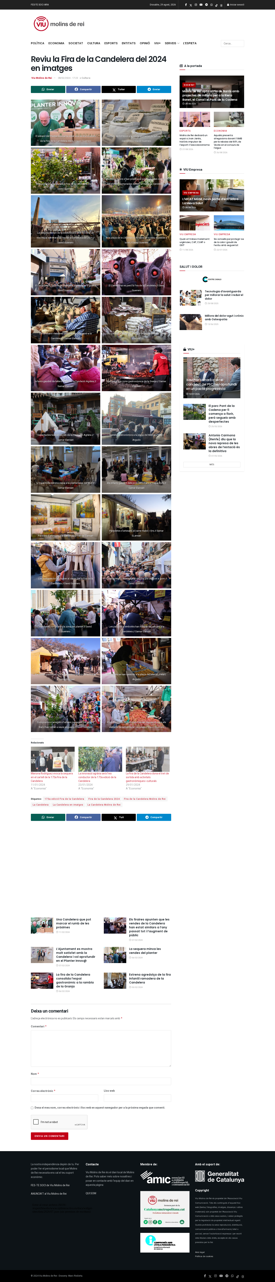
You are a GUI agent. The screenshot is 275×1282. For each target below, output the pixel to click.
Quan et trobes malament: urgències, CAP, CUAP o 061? (195, 242)
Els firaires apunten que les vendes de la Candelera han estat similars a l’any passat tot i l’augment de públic (149, 927)
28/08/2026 (190, 103)
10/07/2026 (194, 394)
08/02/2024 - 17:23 (68, 78)
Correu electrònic (43, 1091)
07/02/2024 (137, 940)
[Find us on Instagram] (215, 1276)
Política (37, 43)
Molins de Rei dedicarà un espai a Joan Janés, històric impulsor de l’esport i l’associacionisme (195, 140)
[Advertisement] (101, 869)
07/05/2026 (216, 456)
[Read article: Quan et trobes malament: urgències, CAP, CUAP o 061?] (195, 222)
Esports (111, 43)
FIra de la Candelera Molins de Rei (145, 799)
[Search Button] (240, 43)
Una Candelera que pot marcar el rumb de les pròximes (73, 923)
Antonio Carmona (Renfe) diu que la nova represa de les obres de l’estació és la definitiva (224, 443)
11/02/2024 (64, 932)
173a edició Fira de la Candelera (64, 799)
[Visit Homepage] (59, 23)
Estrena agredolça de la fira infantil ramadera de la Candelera (150, 978)
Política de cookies (204, 1256)
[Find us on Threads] (221, 5)
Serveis (170, 43)
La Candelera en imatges (68, 804)
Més (212, 464)
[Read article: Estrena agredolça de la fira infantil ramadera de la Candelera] (115, 981)
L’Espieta (190, 43)
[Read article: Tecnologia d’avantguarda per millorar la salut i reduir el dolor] (191, 298)
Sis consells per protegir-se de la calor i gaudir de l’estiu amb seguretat (229, 242)
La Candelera (41, 804)
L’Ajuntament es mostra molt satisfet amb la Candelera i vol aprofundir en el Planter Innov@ (75, 955)
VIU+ (157, 43)
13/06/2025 (212, 324)
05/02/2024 (137, 987)
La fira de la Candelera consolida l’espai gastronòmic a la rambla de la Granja (75, 980)
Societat (75, 43)
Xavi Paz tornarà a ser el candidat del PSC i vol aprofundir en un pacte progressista (211, 384)
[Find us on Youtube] (221, 1276)
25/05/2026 (216, 426)
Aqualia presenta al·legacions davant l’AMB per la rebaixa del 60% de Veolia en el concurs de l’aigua (228, 141)
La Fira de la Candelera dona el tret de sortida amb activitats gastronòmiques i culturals (147, 777)
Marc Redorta (75, 1275)
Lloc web (109, 1091)
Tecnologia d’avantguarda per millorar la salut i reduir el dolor (224, 295)
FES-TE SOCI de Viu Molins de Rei (50, 1185)
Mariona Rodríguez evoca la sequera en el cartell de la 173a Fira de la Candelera (52, 777)
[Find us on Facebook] (205, 1276)
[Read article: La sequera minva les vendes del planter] (115, 955)
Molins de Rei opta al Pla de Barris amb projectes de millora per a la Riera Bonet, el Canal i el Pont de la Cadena (210, 95)
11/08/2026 (187, 249)
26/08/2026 (221, 152)
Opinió (145, 43)
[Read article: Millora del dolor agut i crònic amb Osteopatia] (191, 322)
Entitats (129, 43)
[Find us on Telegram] (226, 1276)
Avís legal (200, 1252)
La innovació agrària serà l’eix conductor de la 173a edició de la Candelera (97, 777)
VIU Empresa (191, 192)
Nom (35, 1074)
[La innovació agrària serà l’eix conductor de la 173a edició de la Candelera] (100, 759)
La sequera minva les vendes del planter (145, 951)
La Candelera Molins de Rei (104, 804)
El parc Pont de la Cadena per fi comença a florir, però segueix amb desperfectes (222, 414)
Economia (56, 43)
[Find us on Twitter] (210, 1276)
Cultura (93, 43)
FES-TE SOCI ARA (40, 4)
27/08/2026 (187, 149)
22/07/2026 (221, 249)
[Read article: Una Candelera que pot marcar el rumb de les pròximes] (42, 925)
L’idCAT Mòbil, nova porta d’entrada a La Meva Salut (210, 201)
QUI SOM (91, 1193)
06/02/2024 (137, 957)
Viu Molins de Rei (41, 78)
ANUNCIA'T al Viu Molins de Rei (49, 1194)
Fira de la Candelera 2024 (104, 799)
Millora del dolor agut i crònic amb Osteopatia (224, 317)
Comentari (39, 1026)
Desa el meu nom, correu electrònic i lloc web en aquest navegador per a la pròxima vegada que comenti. (100, 1108)
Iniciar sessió (237, 4)
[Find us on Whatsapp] (232, 1276)
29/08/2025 (212, 303)
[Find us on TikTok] (216, 5)
